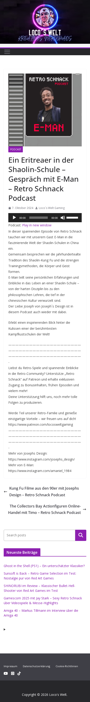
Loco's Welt (58, 694)
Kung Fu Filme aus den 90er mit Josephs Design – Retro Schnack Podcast (44, 491)
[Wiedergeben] (14, 217)
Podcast (15, 149)
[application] (45, 217)
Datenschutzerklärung (36, 666)
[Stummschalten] (62, 217)
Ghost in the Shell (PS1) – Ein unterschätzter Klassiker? (44, 566)
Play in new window (36, 225)
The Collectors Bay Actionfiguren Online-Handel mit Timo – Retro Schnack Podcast (44, 509)
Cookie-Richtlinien (67, 666)
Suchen (80, 535)
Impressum (10, 666)
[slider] (72, 217)
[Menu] (7, 51)
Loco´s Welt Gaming (52, 208)
